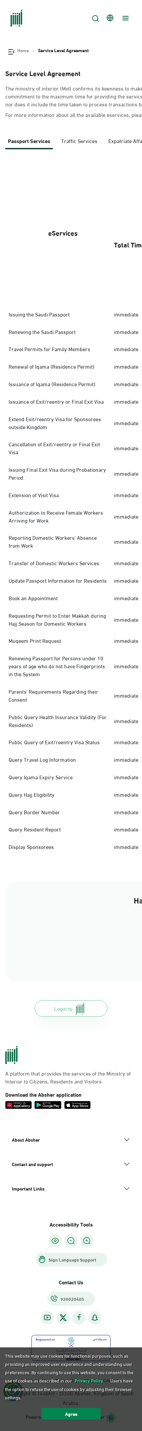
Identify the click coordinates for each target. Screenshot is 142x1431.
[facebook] (79, 1317)
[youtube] (47, 1317)
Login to (63, 1008)
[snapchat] (95, 1317)
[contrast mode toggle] (55, 1241)
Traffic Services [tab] (79, 140)
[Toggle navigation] (124, 18)
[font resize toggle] (71, 1241)
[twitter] (63, 1318)
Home (23, 50)
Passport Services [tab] (29, 140)
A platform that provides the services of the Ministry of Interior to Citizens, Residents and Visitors (68, 1077)
